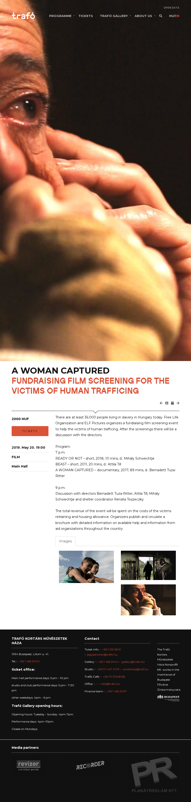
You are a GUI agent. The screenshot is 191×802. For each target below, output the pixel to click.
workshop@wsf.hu (135, 669)
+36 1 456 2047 (117, 691)
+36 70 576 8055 (114, 676)
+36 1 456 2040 (29, 661)
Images (65, 541)
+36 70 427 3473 (108, 669)
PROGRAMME (60, 16)
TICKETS (85, 16)
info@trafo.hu (110, 684)
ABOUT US (143, 16)
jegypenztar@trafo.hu (102, 654)
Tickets (30, 431)
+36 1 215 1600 (111, 649)
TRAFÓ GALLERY (114, 16)
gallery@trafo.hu (133, 661)
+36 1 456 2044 (108, 661)
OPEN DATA (171, 7)
